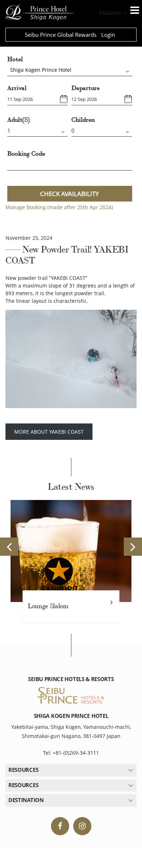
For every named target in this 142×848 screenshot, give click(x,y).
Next (133, 547)
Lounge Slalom (48, 606)
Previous (9, 547)
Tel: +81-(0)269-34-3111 (71, 752)
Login (108, 34)
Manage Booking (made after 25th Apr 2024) (59, 207)
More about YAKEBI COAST (49, 431)
